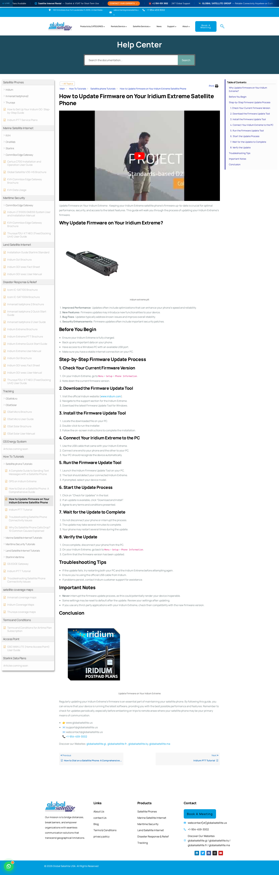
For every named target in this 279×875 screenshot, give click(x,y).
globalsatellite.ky (138, 744)
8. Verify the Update (240, 147)
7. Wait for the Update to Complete (248, 141)
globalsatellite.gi (96, 744)
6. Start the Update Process (244, 136)
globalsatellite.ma (159, 744)
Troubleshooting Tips (239, 153)
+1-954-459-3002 (76, 736)
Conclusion (234, 164)
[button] (221, 26)
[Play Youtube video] (139, 156)
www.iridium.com (111, 396)
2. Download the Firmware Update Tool (250, 113)
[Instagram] (214, 853)
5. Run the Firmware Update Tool (247, 130)
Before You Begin (237, 96)
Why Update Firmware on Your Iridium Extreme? (248, 89)
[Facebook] (209, 853)
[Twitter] (203, 853)
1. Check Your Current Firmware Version (250, 107)
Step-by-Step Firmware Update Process (249, 102)
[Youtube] (220, 853)
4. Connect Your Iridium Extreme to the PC (251, 124)
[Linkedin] (197, 853)
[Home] (60, 26)
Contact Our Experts (97, 3)
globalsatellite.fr (117, 744)
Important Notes (237, 158)
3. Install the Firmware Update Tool (248, 119)
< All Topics (67, 83)
